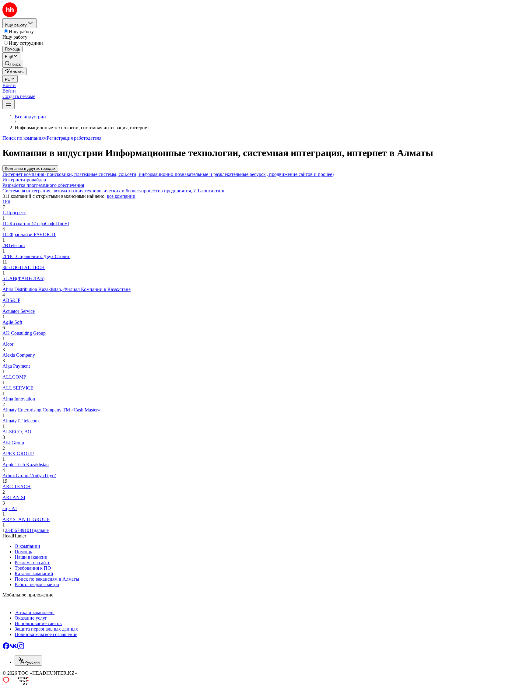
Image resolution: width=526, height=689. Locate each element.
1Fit (6, 201)
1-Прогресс (14, 212)
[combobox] (28, 661)
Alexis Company (18, 355)
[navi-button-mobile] (8, 104)
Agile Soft (12, 322)
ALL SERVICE (17, 387)
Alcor (7, 344)
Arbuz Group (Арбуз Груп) (29, 475)
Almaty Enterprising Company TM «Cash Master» (51, 409)
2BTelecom (13, 245)
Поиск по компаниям (24, 138)
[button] (9, 85)
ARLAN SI (13, 497)
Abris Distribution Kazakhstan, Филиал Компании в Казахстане (66, 289)
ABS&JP (11, 300)
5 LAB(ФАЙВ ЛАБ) (23, 278)
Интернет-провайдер (24, 179)
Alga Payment (16, 366)
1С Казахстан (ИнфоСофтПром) (35, 223)
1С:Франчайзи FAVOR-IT (29, 234)
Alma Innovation (18, 398)
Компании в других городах (30, 168)
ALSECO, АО (16, 431)
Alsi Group (13, 442)
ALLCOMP (14, 376)
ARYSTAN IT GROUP (26, 519)
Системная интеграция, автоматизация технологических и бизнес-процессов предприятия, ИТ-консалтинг (113, 190)
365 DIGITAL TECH (23, 267)
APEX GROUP (18, 453)
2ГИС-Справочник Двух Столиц (36, 256)
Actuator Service (18, 311)
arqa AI (9, 508)
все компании (121, 196)
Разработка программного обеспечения (43, 185)
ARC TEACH (16, 486)
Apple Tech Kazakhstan (25, 464)
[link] (12, 64)
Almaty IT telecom (20, 420)
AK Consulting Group (24, 333)
